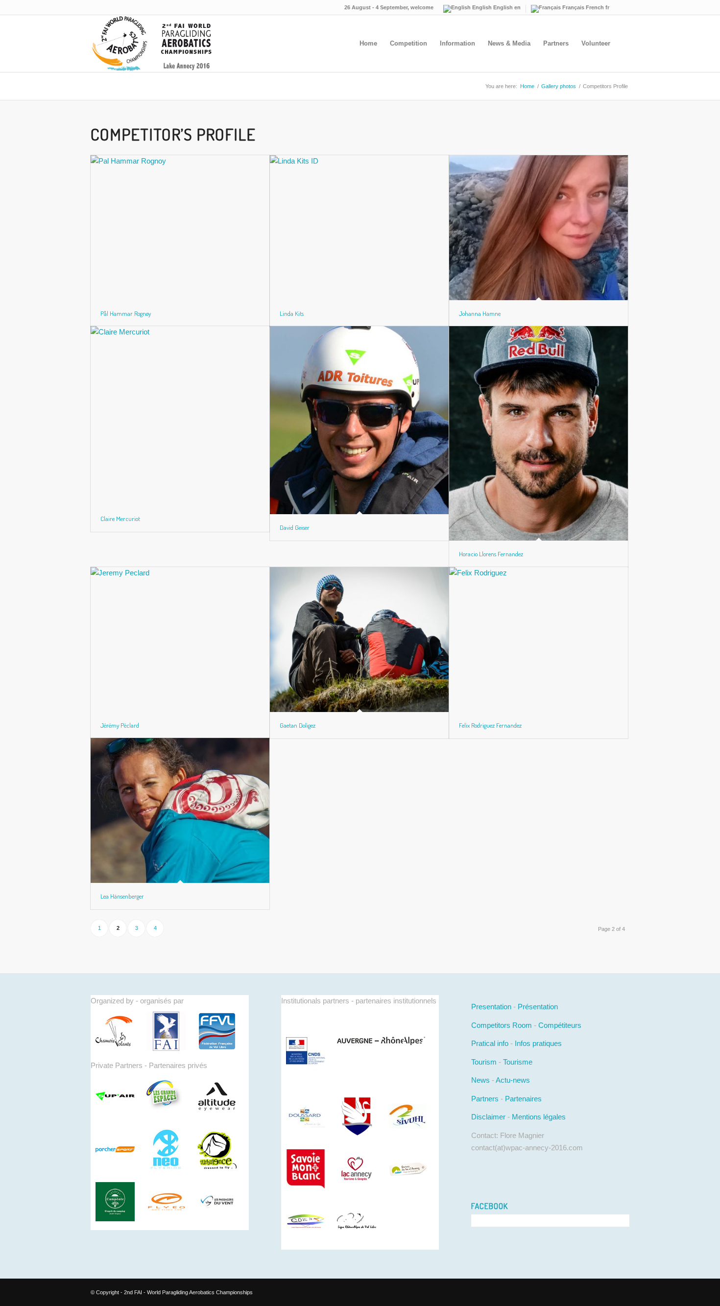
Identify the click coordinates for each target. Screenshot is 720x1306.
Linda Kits (292, 313)
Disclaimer (488, 1117)
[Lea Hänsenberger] (180, 810)
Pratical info (489, 1043)
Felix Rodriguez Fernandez (490, 725)
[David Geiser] (359, 420)
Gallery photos (558, 86)
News (480, 1080)
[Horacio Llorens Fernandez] (538, 433)
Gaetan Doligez (297, 725)
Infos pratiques (538, 1043)
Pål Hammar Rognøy (125, 313)
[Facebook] (622, 7)
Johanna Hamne (480, 313)
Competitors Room (501, 1025)
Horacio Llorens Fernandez (491, 554)
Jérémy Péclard (119, 725)
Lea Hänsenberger (122, 896)
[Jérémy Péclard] (180, 639)
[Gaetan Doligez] (359, 639)
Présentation (538, 1006)
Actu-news (513, 1080)
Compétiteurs (559, 1025)
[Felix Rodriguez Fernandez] (538, 639)
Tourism (484, 1062)
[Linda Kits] (359, 227)
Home (527, 86)
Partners (485, 1098)
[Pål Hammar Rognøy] (180, 227)
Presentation (491, 1006)
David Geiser (295, 527)
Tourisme (517, 1062)
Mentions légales (539, 1117)
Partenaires (523, 1098)
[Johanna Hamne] (538, 227)
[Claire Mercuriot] (180, 415)
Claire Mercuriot (120, 518)
